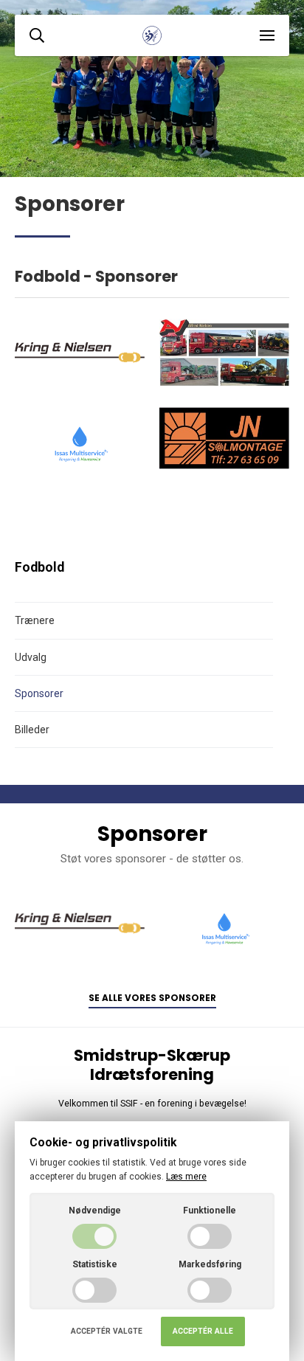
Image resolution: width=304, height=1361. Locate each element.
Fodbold (39, 567)
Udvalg (30, 657)
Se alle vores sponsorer (152, 998)
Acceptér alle (203, 1331)
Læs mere (186, 1176)
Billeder (32, 729)
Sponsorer (39, 693)
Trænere (35, 620)
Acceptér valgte (106, 1331)
